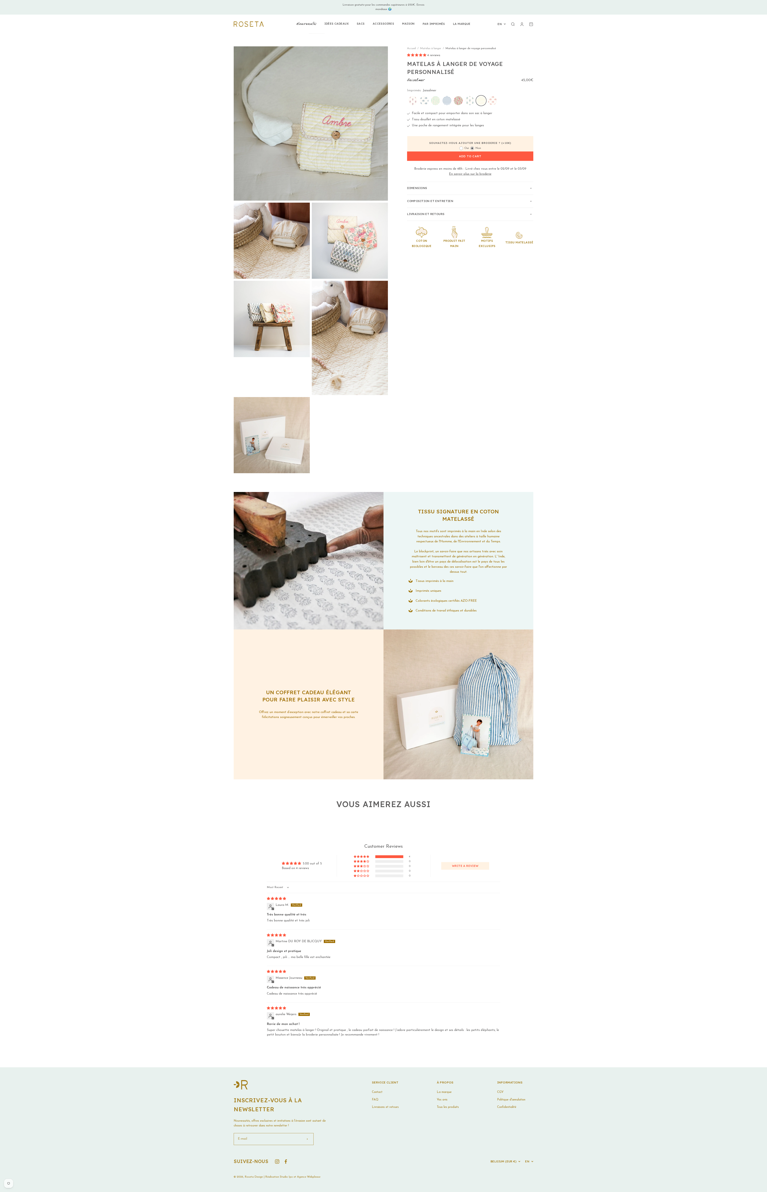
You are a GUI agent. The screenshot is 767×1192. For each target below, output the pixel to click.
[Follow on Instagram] (277, 1161)
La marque (462, 24)
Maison (408, 23)
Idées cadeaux (336, 23)
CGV (500, 1092)
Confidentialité (506, 1107)
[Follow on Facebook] (285, 1161)
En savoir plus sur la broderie (470, 174)
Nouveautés (306, 24)
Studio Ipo (286, 1176)
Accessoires (383, 23)
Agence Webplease (308, 1176)
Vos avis (442, 1099)
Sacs (361, 23)
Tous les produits (448, 1107)
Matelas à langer (431, 48)
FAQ (375, 1099)
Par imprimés (434, 24)
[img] (276, 898)
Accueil (411, 48)
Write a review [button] (465, 866)
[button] (417, 55)
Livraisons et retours (385, 1107)
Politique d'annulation (511, 1099)
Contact (377, 1092)
